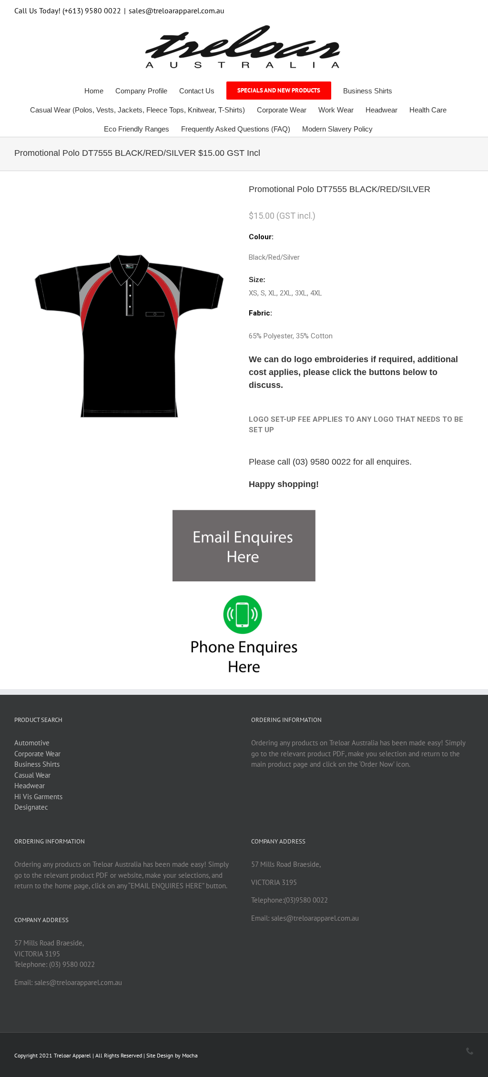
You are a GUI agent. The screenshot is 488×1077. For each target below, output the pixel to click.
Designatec (31, 807)
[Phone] (470, 1051)
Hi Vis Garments (38, 796)
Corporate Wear (37, 753)
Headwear (29, 785)
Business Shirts (37, 764)
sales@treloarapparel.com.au (176, 10)
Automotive (32, 742)
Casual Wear (32, 775)
